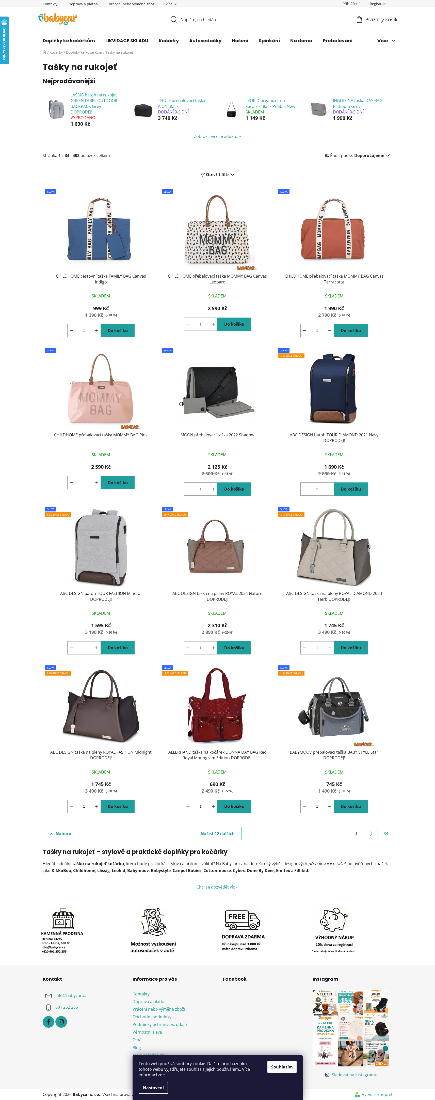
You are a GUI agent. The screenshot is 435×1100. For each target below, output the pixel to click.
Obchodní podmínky (152, 1017)
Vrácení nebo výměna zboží (132, 4)
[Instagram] (61, 1022)
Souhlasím (282, 1067)
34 (386, 833)
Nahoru (63, 833)
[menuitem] (69, 40)
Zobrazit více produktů (215, 136)
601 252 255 (66, 1007)
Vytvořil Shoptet (377, 1094)
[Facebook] (48, 1022)
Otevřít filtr (217, 174)
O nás (138, 1039)
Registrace (379, 3)
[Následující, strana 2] (371, 833)
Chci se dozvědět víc (216, 887)
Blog (137, 1047)
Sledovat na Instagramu (354, 1075)
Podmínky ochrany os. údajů (160, 1024)
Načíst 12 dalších (218, 833)
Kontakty (50, 4)
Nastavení (153, 1088)
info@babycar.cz (71, 995)
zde (161, 1075)
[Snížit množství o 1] (71, 330)
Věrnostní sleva (147, 1032)
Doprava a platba (83, 4)
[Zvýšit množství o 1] (97, 330)
